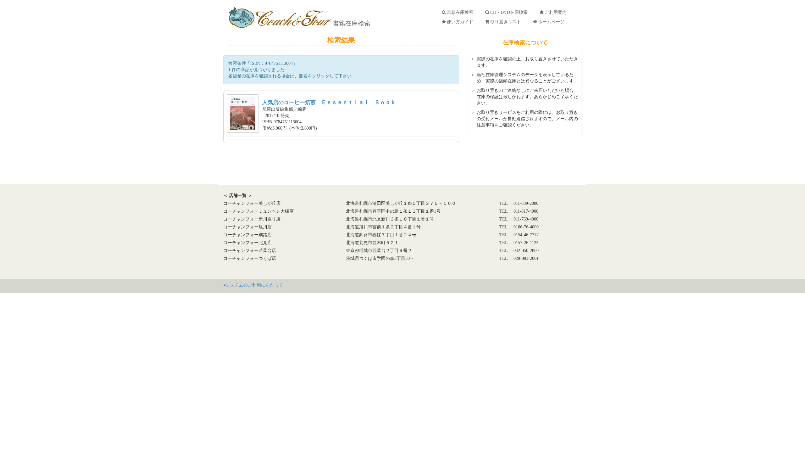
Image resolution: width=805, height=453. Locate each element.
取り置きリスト (507, 22)
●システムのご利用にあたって (253, 285)
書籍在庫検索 (350, 23)
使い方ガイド (461, 22)
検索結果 (341, 40)
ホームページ (552, 22)
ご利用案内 (557, 12)
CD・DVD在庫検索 (510, 12)
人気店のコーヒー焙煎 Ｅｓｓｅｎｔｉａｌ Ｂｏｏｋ (329, 102)
